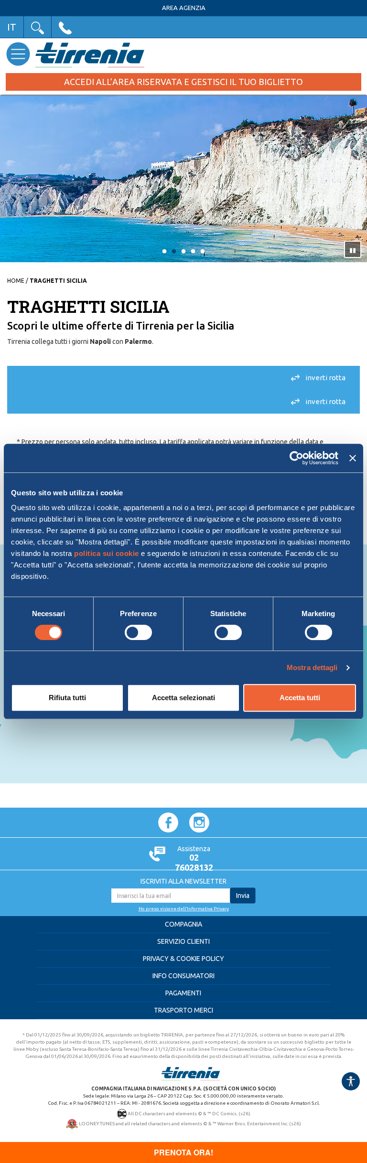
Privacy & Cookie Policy (183, 958)
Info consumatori (183, 976)
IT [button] (11, 26)
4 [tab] (193, 251)
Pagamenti (183, 993)
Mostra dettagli (312, 667)
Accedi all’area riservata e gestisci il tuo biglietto (183, 81)
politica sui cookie (106, 553)
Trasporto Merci (183, 1010)
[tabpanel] (183, 179)
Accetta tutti (300, 698)
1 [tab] (164, 251)
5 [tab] (202, 251)
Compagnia (183, 924)
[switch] (138, 632)
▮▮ (352, 249)
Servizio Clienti (183, 941)
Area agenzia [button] (183, 8)
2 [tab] (174, 251)
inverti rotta (325, 377)
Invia (242, 895)
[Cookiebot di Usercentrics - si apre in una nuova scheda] (296, 458)
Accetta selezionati (183, 698)
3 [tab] (183, 251)
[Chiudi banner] (352, 458)
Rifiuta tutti (67, 698)
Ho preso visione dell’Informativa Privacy (184, 908)
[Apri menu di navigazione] (18, 54)
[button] (37, 27)
